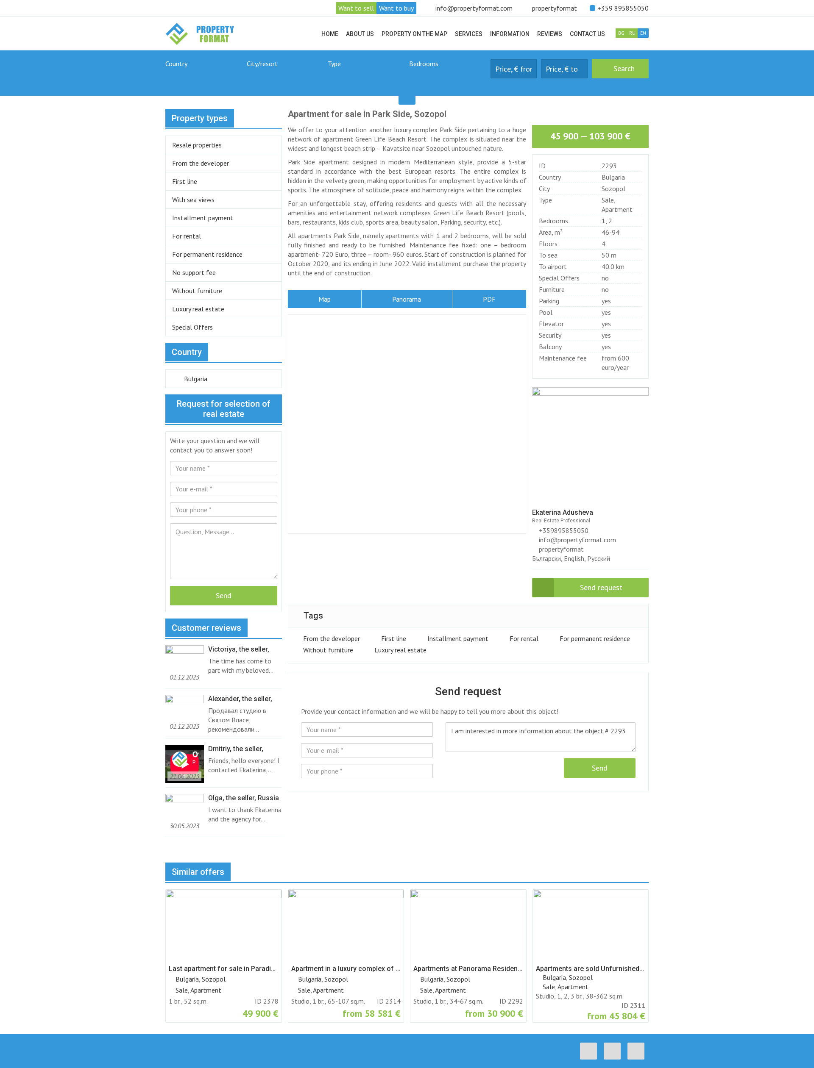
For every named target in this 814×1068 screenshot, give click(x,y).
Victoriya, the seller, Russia (238, 649)
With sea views (193, 199)
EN (643, 33)
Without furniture (328, 650)
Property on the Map (414, 34)
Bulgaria (613, 177)
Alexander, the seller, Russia (240, 699)
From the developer (331, 638)
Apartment (617, 209)
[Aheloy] (285, 78)
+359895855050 (562, 530)
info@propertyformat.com (474, 8)
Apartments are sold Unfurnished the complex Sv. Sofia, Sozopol (591, 969)
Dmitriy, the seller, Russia (235, 749)
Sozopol (613, 188)
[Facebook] (590, 1051)
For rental (524, 638)
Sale (608, 200)
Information (510, 34)
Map (324, 299)
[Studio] (448, 78)
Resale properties (197, 145)
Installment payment (457, 638)
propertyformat (554, 8)
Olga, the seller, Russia (243, 798)
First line (393, 638)
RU (632, 33)
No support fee (194, 272)
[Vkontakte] (614, 1051)
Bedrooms (423, 63)
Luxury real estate (400, 650)
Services (468, 34)
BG (621, 33)
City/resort (262, 63)
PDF (489, 299)
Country (176, 63)
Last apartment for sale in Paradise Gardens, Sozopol (224, 969)
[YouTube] (638, 1051)
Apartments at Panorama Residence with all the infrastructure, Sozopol (468, 969)
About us (360, 34)
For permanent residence (595, 638)
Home (329, 34)
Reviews (549, 34)
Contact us (587, 34)
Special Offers (192, 327)
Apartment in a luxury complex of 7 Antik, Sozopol (346, 969)
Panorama (406, 299)
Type (334, 63)
